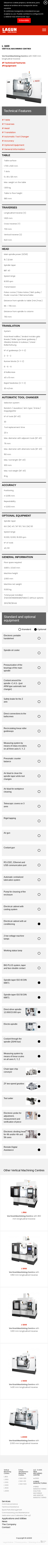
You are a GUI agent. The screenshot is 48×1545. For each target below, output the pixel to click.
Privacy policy (21, 1542)
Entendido (24, 20)
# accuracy (8, 140)
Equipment (10, 65)
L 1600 (6, 1488)
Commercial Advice (10, 1504)
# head (5, 128)
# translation (9, 132)
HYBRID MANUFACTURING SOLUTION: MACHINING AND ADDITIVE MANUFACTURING (38, 1492)
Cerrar (45, 2)
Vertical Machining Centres (7, 1471)
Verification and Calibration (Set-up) (16, 1515)
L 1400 (6, 1485)
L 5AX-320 (22, 1478)
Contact (6, 1527)
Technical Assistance (10, 1507)
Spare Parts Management (12, 1510)
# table (6, 119)
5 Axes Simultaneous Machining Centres (23, 1472)
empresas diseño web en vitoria (43, 1541)
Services (6, 1501)
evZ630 (36, 1478)
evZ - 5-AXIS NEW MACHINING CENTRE (37, 1472)
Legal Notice (8, 1542)
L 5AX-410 (22, 1481)
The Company (9, 1524)
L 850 (6, 1477)
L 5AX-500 (22, 1484)
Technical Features (14, 62)
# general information (13, 149)
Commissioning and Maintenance (15, 1513)
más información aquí (21, 17)
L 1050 (6, 1479)
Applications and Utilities (14, 1518)
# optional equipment (13, 145)
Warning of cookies (37, 1542)
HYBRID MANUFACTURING (40, 1482)
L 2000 (6, 1491)
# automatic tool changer (15, 136)
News (4, 1521)
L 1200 (6, 1482)
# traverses (8, 124)
